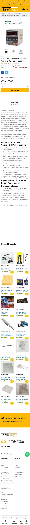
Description (15, 102)
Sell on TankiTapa (19, 476)
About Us (17, 463)
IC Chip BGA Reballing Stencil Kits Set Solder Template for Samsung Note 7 (22, 400)
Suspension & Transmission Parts (6, 473)
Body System (4, 467)
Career (17, 470)
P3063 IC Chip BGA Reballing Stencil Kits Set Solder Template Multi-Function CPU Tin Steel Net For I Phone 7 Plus (21, 356)
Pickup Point (4, 503)
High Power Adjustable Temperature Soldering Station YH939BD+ (22, 291)
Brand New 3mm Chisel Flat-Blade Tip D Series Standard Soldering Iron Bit (7, 334)
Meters (3, 463)
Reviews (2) (15, 104)
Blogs (16, 465)
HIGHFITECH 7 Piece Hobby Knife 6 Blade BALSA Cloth (21, 269)
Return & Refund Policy (7, 494)
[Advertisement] (15, 225)
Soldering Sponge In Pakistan (6, 291)
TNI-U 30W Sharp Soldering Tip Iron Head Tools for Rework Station (7, 356)
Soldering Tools (18, 13)
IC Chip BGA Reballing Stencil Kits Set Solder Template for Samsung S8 (7, 378)
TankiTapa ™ (6, 518)
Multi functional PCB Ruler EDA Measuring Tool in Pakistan (21, 313)
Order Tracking (5, 506)
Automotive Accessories (7, 480)
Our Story (17, 467)
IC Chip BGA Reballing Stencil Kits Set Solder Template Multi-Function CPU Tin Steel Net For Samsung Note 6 (22, 378)
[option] (15, 33)
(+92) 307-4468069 (16, 442)
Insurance (3, 497)
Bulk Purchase (4, 501)
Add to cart (15, 90)
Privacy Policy (18, 474)
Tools (12, 13)
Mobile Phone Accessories (7, 483)
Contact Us (4, 499)
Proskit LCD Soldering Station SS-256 (21, 334)
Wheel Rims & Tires (6, 476)
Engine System (5, 470)
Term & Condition (19, 472)
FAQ (2, 492)
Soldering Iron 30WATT (4, 313)
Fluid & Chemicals (5, 478)
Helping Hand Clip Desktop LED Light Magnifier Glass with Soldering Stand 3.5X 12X (6, 269)
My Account (4, 508)
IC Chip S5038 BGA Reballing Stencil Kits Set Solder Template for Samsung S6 (6, 400)
